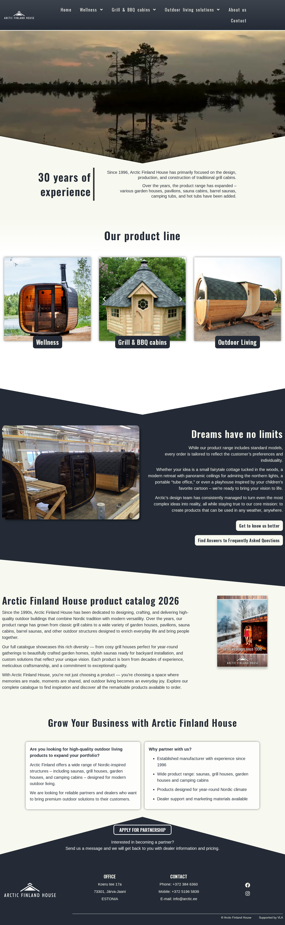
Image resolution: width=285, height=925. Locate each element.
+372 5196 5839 (185, 891)
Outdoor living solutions (189, 9)
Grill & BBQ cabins (131, 9)
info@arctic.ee (185, 899)
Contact (239, 20)
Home (66, 9)
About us (238, 9)
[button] (9, 299)
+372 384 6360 (185, 884)
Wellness (88, 9)
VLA (280, 917)
